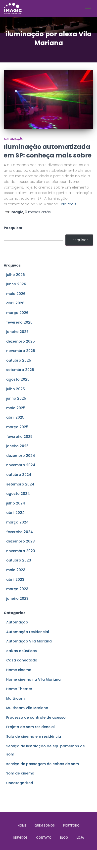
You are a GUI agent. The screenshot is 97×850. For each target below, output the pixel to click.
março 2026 (17, 312)
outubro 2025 (18, 360)
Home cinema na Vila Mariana (33, 679)
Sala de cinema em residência (33, 736)
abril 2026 (15, 303)
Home (22, 825)
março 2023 (17, 588)
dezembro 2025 (20, 341)
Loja (80, 837)
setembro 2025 (20, 369)
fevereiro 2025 (19, 436)
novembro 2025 (20, 350)
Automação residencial (27, 631)
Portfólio (71, 825)
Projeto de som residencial (30, 726)
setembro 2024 (20, 484)
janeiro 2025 (17, 446)
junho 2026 (16, 284)
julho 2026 (15, 274)
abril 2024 (15, 512)
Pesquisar (13, 227)
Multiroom (15, 698)
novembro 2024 (20, 465)
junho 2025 (16, 398)
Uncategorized (19, 782)
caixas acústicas (21, 650)
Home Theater (19, 688)
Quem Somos (45, 825)
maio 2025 (15, 408)
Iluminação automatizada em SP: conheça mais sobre (48, 151)
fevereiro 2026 (19, 322)
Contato (43, 837)
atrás (38, 212)
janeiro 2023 (17, 598)
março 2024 (17, 522)
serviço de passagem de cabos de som (42, 763)
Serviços (20, 837)
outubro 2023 (18, 560)
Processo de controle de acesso (36, 717)
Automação (14, 139)
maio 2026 (15, 293)
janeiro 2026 (17, 331)
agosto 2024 (18, 493)
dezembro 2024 (20, 455)
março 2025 (17, 427)
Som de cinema (20, 773)
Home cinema (18, 669)
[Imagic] (15, 8)
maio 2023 (15, 569)
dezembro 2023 (20, 541)
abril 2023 (15, 579)
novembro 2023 (20, 550)
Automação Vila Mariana (29, 641)
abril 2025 (15, 417)
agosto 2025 (18, 379)
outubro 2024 (18, 474)
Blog (64, 837)
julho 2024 (15, 503)
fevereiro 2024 (19, 531)
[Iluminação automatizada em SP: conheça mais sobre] (48, 99)
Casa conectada (21, 660)
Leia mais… (69, 204)
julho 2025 (15, 388)
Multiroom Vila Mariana (27, 707)
